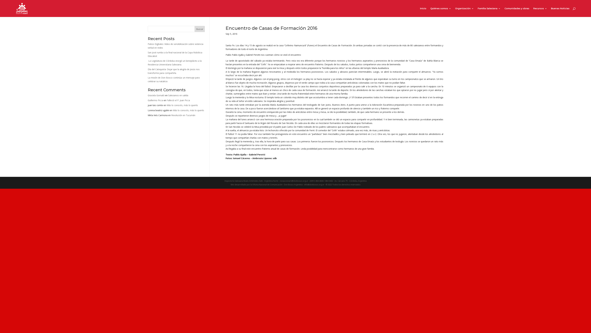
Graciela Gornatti (156, 95)
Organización (463, 8)
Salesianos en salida (178, 95)
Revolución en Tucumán (183, 115)
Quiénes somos (439, 8)
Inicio (423, 8)
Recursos (538, 8)
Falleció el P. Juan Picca (178, 100)
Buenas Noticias (560, 8)
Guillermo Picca (155, 100)
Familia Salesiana (487, 8)
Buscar (199, 29)
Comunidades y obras (517, 8)
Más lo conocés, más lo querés (182, 105)
